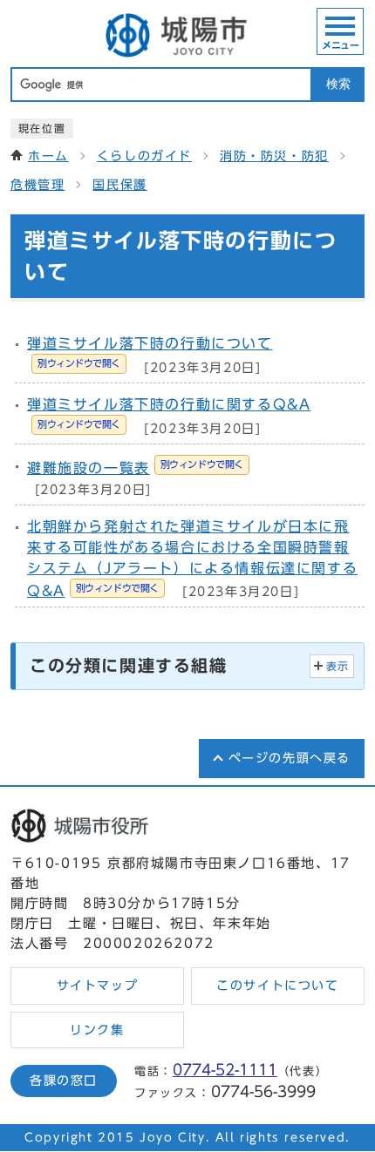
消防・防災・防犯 (274, 156)
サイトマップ (98, 985)
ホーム (48, 156)
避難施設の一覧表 (135, 468)
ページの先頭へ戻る (289, 758)
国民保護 (119, 185)
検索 (338, 84)
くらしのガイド (144, 156)
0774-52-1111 (225, 1069)
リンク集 (97, 1030)
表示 (338, 666)
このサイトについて (277, 985)
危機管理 (37, 185)
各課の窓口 (64, 1080)
